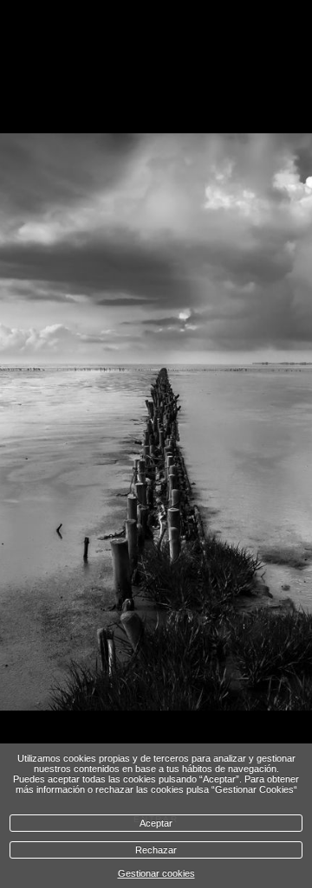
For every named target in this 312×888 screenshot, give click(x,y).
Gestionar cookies (156, 873)
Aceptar (156, 823)
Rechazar (156, 850)
